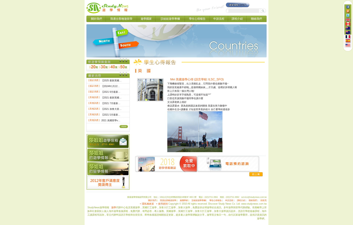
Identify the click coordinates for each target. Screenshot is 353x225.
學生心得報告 (197, 18)
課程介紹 (237, 18)
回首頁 (264, 200)
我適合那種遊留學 (121, 18)
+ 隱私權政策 (147, 203)
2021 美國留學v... (110, 120)
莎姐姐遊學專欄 (170, 18)
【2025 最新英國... (111, 80)
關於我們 (96, 18)
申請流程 (218, 18)
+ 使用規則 (162, 203)
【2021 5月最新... (110, 114)
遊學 (113, 207)
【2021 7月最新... (110, 103)
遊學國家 (146, 18)
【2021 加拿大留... (111, 109)
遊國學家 (184, 200)
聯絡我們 (256, 18)
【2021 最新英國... (111, 97)
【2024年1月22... (110, 86)
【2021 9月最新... (110, 92)
